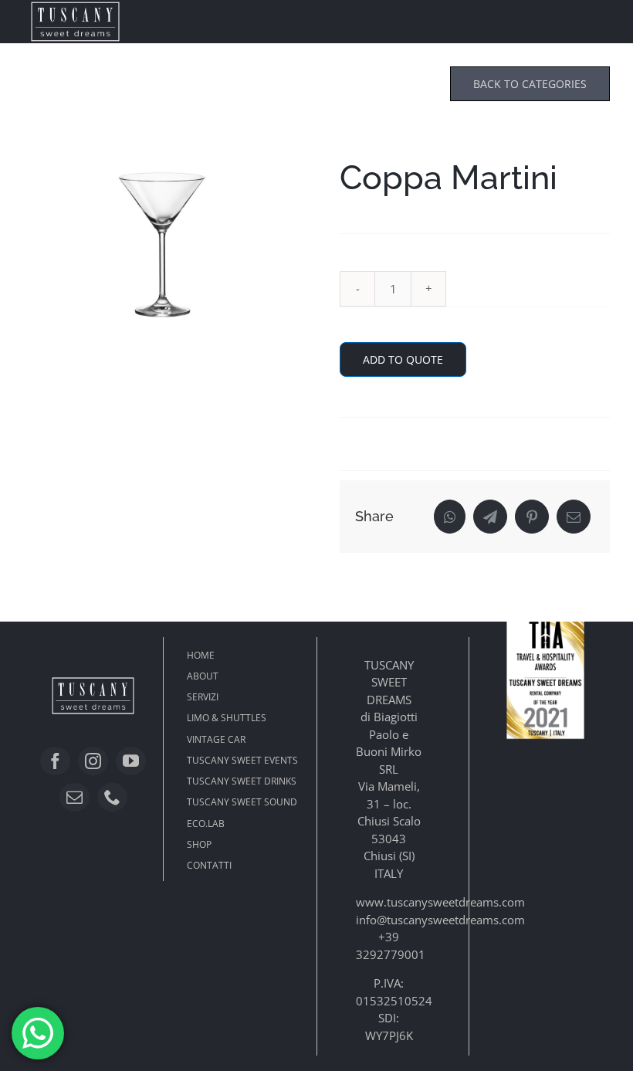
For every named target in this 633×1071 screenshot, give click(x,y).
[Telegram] (490, 516)
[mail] (74, 797)
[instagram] (93, 761)
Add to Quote (403, 359)
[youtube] (131, 761)
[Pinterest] (532, 516)
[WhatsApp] (449, 516)
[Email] (573, 516)
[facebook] (55, 761)
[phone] (112, 797)
